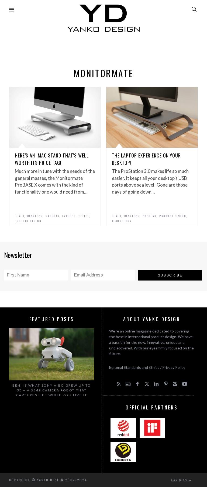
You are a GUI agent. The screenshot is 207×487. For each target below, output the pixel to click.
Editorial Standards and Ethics (134, 367)
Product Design (28, 221)
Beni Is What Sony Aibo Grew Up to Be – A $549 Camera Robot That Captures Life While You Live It (51, 390)
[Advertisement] (103, 48)
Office (84, 216)
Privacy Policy (173, 367)
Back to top (180, 480)
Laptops (69, 216)
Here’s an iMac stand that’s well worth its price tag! (52, 159)
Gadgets (53, 216)
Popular (150, 216)
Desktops (35, 216)
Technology (122, 221)
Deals (19, 216)
